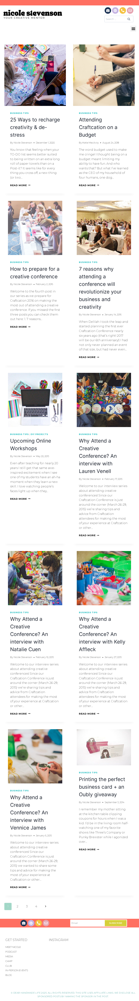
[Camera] (108, 10)
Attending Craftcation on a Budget (98, 127)
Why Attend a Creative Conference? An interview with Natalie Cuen (29, 634)
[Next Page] (45, 906)
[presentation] (35, 75)
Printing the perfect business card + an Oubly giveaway (102, 787)
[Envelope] (130, 10)
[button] (133, 29)
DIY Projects (39, 434)
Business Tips (19, 113)
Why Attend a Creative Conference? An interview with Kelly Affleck (102, 634)
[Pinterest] (115, 10)
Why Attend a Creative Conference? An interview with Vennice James (29, 812)
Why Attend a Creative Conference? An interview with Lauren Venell (98, 456)
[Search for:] (118, 19)
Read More (20, 185)
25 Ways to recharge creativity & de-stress (35, 127)
